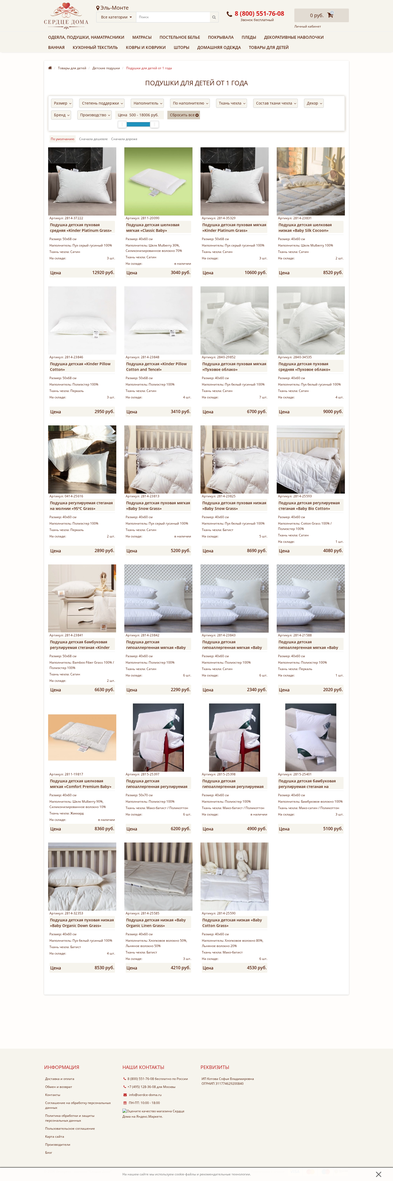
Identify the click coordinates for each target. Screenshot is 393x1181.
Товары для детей (269, 47)
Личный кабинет (307, 26)
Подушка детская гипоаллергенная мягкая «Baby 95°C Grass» (156, 647)
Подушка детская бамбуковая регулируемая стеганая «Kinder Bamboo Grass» (80, 647)
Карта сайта (54, 1136)
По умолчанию (62, 139)
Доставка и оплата (59, 1078)
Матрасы (142, 37)
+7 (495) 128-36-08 (142, 1086)
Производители (57, 1144)
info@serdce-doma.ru (144, 1094)
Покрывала (221, 37)
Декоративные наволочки (294, 37)
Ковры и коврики (146, 47)
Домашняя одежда (219, 47)
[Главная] (50, 68)
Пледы (249, 37)
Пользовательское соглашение (70, 1128)
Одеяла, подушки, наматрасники (86, 37)
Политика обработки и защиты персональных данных (69, 1118)
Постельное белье (180, 37)
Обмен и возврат (58, 1086)
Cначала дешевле (93, 139)
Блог (48, 1152)
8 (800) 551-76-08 (141, 1078)
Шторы (181, 47)
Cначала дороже (124, 139)
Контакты (52, 1094)
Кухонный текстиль (95, 47)
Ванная (56, 47)
